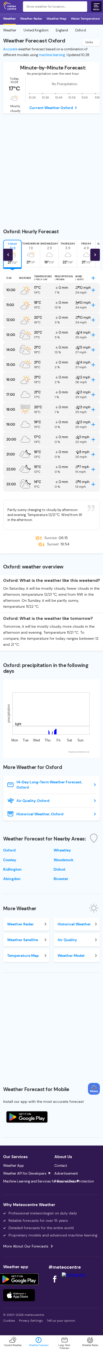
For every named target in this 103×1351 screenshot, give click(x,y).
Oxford (9, 850)
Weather (9, 19)
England (62, 30)
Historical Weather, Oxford (39, 814)
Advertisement (66, 1173)
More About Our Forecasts (25, 1246)
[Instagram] (74, 1274)
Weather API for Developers (24, 1173)
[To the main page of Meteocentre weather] (11, 6)
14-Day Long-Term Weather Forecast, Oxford (49, 785)
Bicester (61, 878)
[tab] (31, 253)
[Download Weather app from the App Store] (27, 1117)
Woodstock (63, 860)
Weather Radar (31, 19)
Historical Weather (74, 924)
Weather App (13, 1165)
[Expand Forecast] (93, 278)
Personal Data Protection (74, 1181)
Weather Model (71, 955)
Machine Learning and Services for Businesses (39, 1181)
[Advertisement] (51, 167)
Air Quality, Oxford (32, 800)
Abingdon (12, 878)
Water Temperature (85, 19)
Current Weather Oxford (51, 107)
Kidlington (12, 869)
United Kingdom (36, 30)
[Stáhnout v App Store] (19, 1295)
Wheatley (62, 850)
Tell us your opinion (61, 1321)
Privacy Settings (31, 1321)
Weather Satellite (22, 939)
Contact (60, 1165)
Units (89, 42)
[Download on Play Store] (19, 1279)
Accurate (10, 49)
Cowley (9, 860)
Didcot (59, 869)
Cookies (9, 1321)
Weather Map (56, 19)
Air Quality (67, 939)
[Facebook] (55, 1284)
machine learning (52, 55)
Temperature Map (23, 955)
